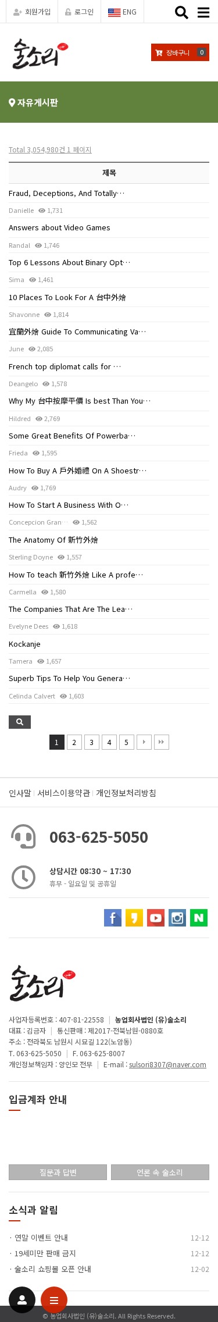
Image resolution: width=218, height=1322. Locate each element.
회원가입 (38, 11)
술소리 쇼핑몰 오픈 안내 (53, 1268)
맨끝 (161, 742)
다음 (144, 742)
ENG (129, 11)
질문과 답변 (58, 1172)
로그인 (84, 11)
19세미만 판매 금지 (45, 1253)
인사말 (20, 793)
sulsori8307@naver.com (167, 1064)
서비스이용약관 (63, 793)
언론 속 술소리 (160, 1172)
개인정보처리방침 (126, 793)
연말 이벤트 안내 (41, 1237)
